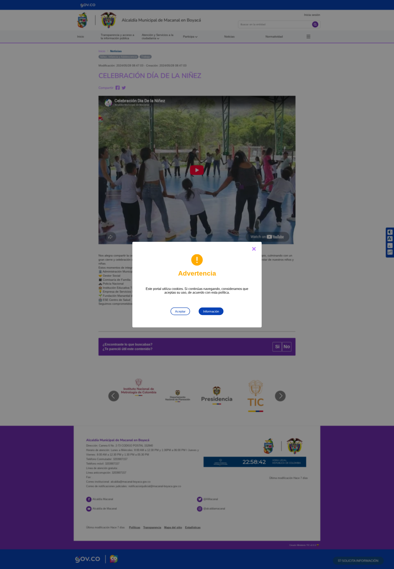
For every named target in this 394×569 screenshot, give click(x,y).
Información (211, 311)
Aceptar (180, 311)
